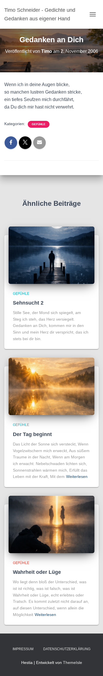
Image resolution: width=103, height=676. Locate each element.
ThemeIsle (72, 662)
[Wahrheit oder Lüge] (51, 524)
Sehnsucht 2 (28, 303)
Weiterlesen (77, 476)
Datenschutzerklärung (66, 649)
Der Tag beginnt (32, 434)
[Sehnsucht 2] (51, 254)
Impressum (23, 649)
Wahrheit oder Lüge (37, 572)
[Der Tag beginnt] (51, 386)
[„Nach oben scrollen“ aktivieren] (91, 664)
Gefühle (38, 124)
